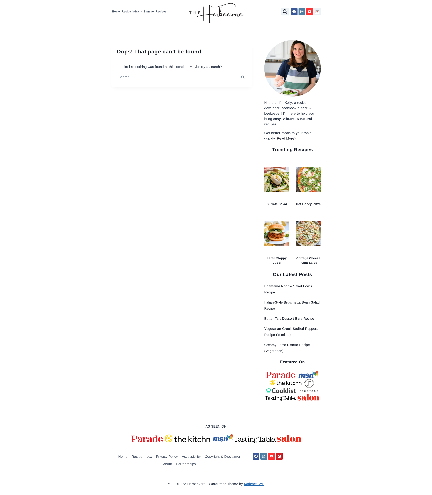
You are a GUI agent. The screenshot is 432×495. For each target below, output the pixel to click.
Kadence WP (254, 484)
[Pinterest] (279, 456)
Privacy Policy (167, 456)
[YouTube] (309, 11)
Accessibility (191, 456)
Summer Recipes (155, 11)
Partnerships (186, 464)
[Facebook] (294, 11)
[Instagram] (302, 11)
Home (116, 11)
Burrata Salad (276, 204)
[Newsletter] (317, 11)
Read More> (286, 138)
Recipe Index (142, 456)
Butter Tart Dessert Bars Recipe (289, 318)
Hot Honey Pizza (308, 204)
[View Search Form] (285, 12)
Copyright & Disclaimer (222, 456)
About (167, 464)
